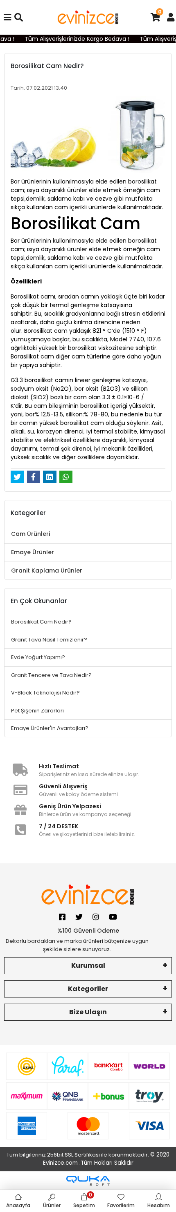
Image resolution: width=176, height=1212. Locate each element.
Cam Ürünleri (30, 534)
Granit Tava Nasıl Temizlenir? (49, 640)
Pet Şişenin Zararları (37, 710)
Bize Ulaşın (88, 1012)
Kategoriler (88, 988)
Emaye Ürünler (32, 552)
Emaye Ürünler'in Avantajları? (49, 728)
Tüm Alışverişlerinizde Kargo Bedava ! (74, 39)
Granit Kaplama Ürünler (46, 570)
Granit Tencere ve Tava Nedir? (51, 675)
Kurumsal (88, 965)
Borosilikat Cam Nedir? (41, 622)
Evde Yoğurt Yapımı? (38, 657)
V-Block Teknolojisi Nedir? (45, 693)
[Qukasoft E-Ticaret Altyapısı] (88, 1181)
